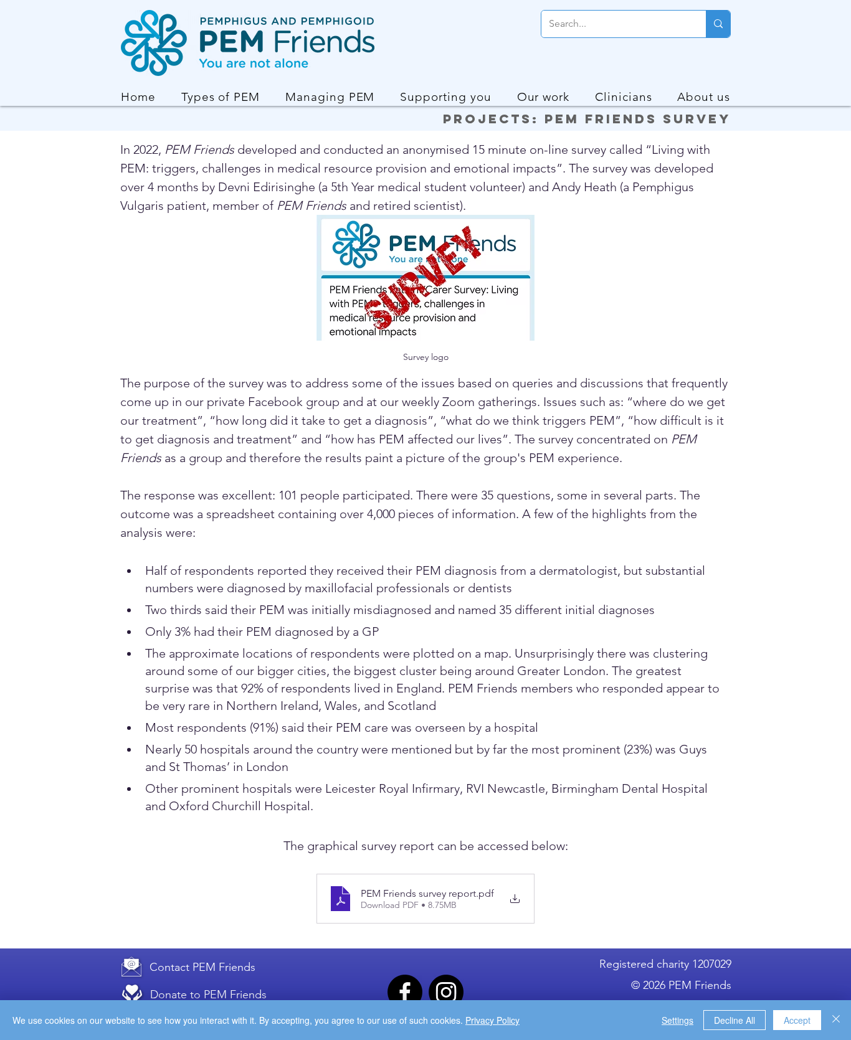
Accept (797, 1020)
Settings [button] (677, 1020)
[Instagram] (446, 992)
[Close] (836, 1020)
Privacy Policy (492, 1020)
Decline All (734, 1020)
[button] (221, 96)
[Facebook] (404, 992)
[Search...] (718, 24)
